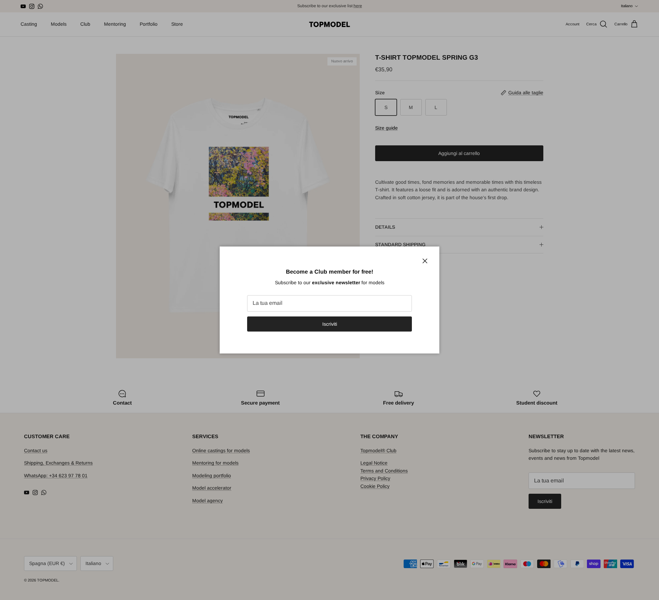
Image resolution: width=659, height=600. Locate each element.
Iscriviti (329, 324)
